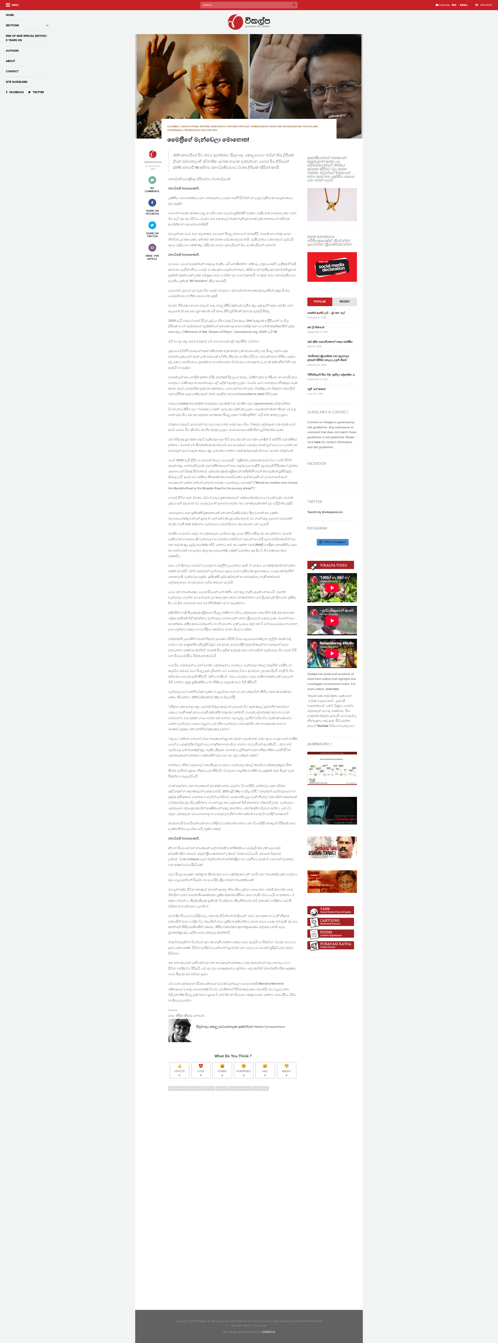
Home (10, 15)
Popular (320, 301)
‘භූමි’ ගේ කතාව (316, 389)
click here (332, 689)
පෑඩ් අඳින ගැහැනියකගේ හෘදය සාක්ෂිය (329, 341)
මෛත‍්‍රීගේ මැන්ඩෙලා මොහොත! (208, 139)
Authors (12, 50)
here (317, 442)
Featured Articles (237, 126)
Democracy (218, 126)
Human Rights (259, 126)
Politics (209, 1088)
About (10, 61)
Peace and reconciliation (285, 126)
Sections (12, 25)
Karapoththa (152, 162)
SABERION (268, 1332)
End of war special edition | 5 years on (26, 38)
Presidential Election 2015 (200, 130)
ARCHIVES (486, 5)
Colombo (173, 126)
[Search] (294, 5)
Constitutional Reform (195, 126)
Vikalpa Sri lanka (239, 1088)
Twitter (38, 92)
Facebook (16, 92)
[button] (249, 86)
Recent (345, 301)
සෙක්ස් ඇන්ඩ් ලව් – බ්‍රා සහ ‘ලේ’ (326, 313)
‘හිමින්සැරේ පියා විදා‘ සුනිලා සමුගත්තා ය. (331, 374)
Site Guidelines (16, 82)
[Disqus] (235, 1146)
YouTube (323, 726)
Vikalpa (221, 1088)
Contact (12, 71)
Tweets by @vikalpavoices (325, 512)
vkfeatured (260, 1088)
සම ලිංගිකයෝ (315, 327)
